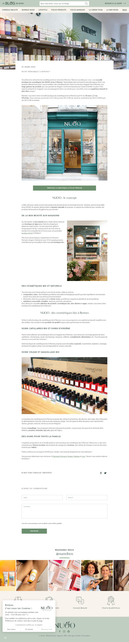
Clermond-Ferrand (60, 456)
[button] (5, 638)
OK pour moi (46, 629)
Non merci (11, 629)
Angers (70, 456)
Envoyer (34, 531)
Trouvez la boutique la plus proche (64, 188)
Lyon (83, 456)
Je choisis (29, 629)
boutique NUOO (27, 233)
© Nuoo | (42, 635)
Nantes (76, 456)
